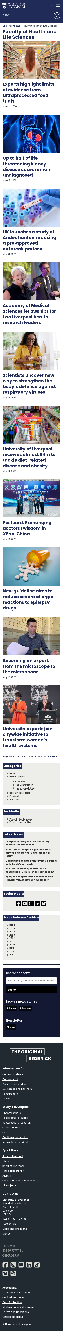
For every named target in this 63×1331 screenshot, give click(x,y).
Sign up (11, 1027)
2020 (12, 944)
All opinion (25, 1007)
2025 (12, 928)
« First (21, 756)
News (6, 15)
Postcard (13, 796)
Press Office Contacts (20, 818)
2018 (11, 951)
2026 (12, 925)
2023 (12, 934)
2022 (12, 938)
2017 (11, 954)
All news (11, 1007)
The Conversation (24, 784)
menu (57, 15)
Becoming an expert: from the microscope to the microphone (29, 666)
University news (11, 26)
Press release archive (20, 822)
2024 (12, 931)
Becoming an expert (19, 792)
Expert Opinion (16, 776)
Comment (20, 781)
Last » (53, 756)
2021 (11, 941)
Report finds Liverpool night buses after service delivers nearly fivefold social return (29, 853)
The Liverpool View (25, 787)
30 (44, 756)
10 (39, 756)
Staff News (15, 799)
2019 (12, 948)
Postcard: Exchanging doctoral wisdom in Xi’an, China (27, 528)
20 (42, 756)
